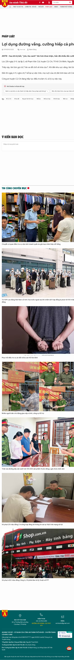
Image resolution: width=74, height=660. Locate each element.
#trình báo (56, 99)
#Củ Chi (8, 99)
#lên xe (65, 99)
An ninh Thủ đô (18, 2)
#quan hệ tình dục (28, 99)
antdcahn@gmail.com (63, 623)
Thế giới (41, 7)
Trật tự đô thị (18, 7)
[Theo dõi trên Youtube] (43, 2)
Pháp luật (48, 7)
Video (56, 7)
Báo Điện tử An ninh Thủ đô (4, 3)
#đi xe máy (47, 99)
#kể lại (39, 99)
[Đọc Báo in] (50, 2)
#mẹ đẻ (16, 99)
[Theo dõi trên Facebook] (40, 2)
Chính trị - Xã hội (30, 7)
